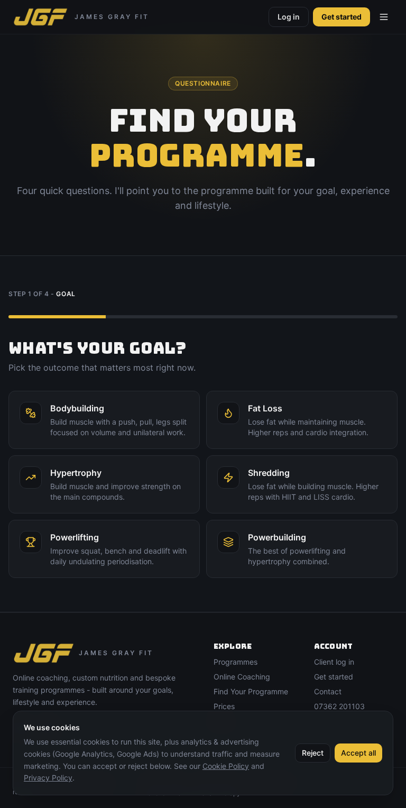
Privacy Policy (48, 777)
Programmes (235, 661)
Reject (313, 752)
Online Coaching (242, 676)
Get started (341, 16)
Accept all (358, 752)
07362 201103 (339, 706)
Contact (328, 691)
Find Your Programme (251, 691)
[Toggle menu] (383, 16)
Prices (224, 706)
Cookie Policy (225, 765)
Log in (289, 16)
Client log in (334, 661)
